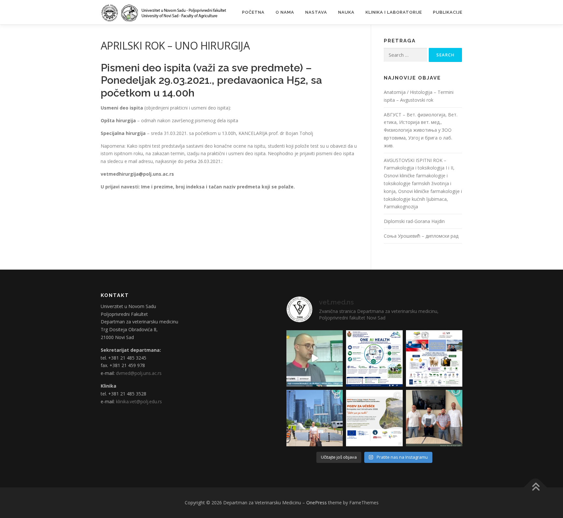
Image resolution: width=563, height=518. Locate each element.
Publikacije (447, 12)
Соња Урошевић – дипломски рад (421, 236)
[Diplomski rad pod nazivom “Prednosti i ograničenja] (434, 418)
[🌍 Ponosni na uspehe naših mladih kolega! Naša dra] (314, 418)
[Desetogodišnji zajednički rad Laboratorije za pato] (434, 358)
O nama (285, 12)
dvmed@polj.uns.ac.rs (139, 373)
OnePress (316, 502)
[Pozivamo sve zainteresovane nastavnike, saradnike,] (374, 418)
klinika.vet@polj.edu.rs (139, 401)
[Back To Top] (535, 487)
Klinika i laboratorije (394, 12)
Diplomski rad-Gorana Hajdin (414, 221)
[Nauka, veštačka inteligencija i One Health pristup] (374, 358)
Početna (253, 12)
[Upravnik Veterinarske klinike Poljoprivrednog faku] (314, 358)
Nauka (346, 12)
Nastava (316, 12)
